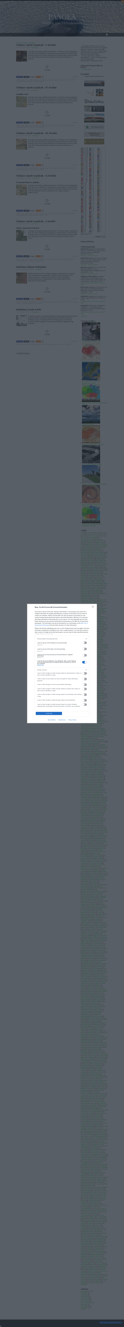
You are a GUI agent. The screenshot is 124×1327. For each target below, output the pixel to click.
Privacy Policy (72, 720)
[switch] (84, 643)
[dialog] (62, 663)
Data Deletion (52, 720)
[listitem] (62, 639)
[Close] (93, 607)
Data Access (62, 720)
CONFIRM (49, 713)
